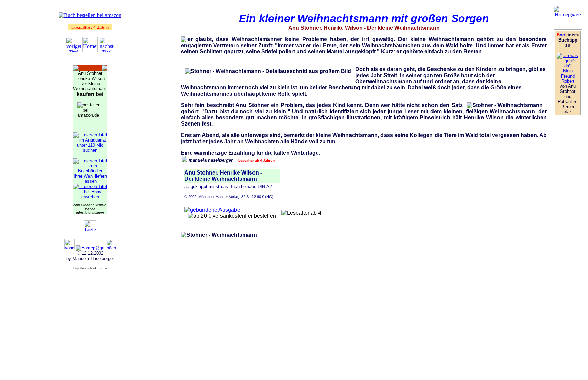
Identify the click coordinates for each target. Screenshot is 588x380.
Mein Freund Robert (568, 76)
